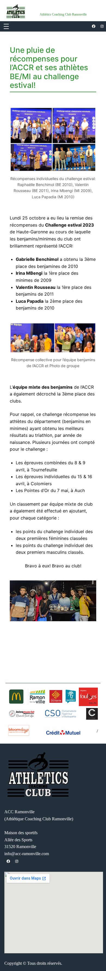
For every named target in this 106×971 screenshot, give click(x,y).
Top (100, 963)
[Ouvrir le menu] (6, 26)
